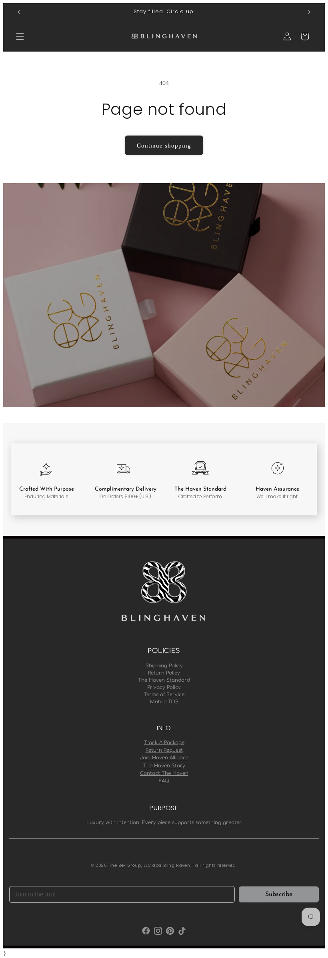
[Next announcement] (309, 12)
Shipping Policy (164, 666)
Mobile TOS (164, 702)
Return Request (164, 750)
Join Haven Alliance (164, 757)
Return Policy (164, 673)
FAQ (164, 781)
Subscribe (278, 894)
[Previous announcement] (19, 12)
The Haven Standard (164, 680)
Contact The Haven (164, 773)
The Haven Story (164, 765)
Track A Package (164, 742)
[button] (20, 36)
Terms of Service (164, 694)
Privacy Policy (164, 687)
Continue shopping (164, 145)
